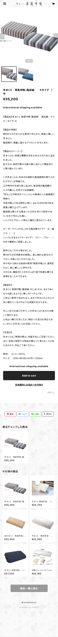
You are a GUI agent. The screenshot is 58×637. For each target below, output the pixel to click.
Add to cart (29, 375)
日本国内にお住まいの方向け (29, 384)
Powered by (25, 607)
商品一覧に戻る (29, 588)
